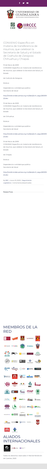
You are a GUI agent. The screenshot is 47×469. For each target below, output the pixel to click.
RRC (6, 180)
